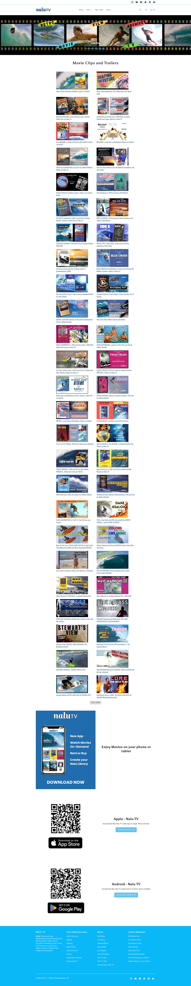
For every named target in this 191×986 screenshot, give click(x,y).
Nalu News (101, 936)
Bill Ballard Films (133, 936)
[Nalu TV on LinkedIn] (150, 2)
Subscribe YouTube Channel (95, 48)
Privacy (69, 954)
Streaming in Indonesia (74, 957)
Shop (108, 10)
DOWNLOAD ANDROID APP (126, 895)
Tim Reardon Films (134, 940)
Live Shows (101, 940)
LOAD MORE (95, 702)
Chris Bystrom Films (134, 943)
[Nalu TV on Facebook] (141, 2)
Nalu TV (45, 978)
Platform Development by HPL (59, 978)
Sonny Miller (101, 947)
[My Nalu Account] (146, 9)
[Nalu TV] (43, 10)
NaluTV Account (72, 936)
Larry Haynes (101, 950)
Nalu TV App (101, 957)
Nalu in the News (103, 954)
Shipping (70, 943)
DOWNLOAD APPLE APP (126, 830)
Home (81, 10)
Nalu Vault (99, 10)
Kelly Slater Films (134, 950)
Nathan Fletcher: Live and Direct (139, 961)
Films (88, 10)
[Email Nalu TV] (154, 2)
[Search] (140, 9)
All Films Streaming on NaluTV (138, 957)
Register (69, 940)
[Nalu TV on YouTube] (136, 2)
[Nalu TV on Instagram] (132, 2)
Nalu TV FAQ (102, 961)
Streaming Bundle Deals (136, 954)
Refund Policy (71, 947)
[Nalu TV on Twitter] (145, 2)
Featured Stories (102, 943)
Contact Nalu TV (72, 961)
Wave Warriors (133, 947)
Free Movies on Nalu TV (105, 965)
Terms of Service (72, 950)
